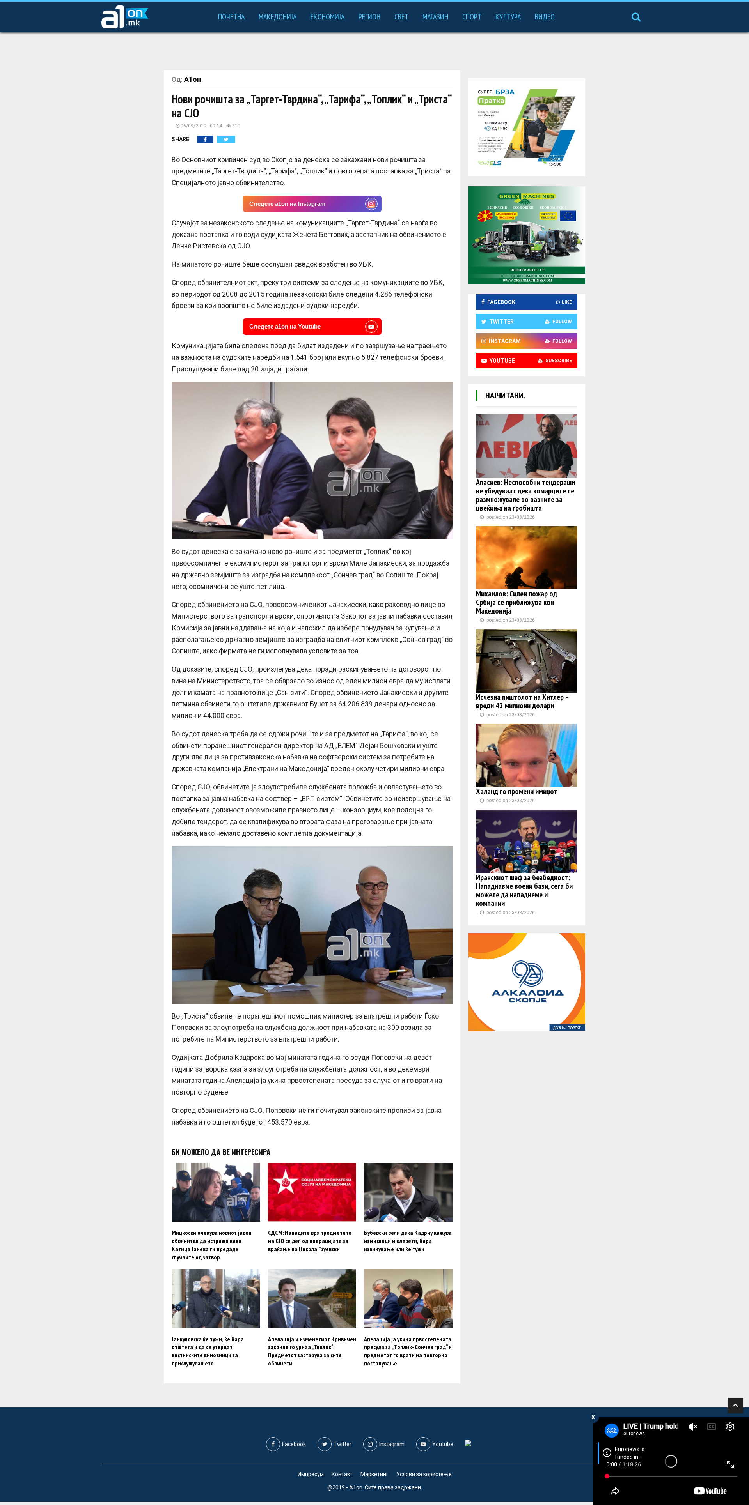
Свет (401, 17)
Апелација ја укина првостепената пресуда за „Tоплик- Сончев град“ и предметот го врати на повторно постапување (408, 1351)
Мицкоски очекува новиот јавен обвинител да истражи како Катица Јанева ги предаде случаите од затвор (212, 1245)
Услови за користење (424, 1474)
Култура (508, 17)
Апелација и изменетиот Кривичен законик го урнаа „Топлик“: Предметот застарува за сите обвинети (312, 1351)
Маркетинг (374, 1474)
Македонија (277, 17)
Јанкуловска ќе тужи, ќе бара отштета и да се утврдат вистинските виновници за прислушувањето (208, 1351)
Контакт (342, 1474)
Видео (545, 17)
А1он (192, 79)
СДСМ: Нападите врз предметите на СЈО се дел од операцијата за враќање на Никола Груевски (309, 1241)
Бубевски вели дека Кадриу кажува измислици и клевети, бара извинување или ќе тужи (408, 1241)
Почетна (231, 17)
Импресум (311, 1474)
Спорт (471, 17)
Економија (327, 17)
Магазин (435, 17)
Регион (369, 17)
